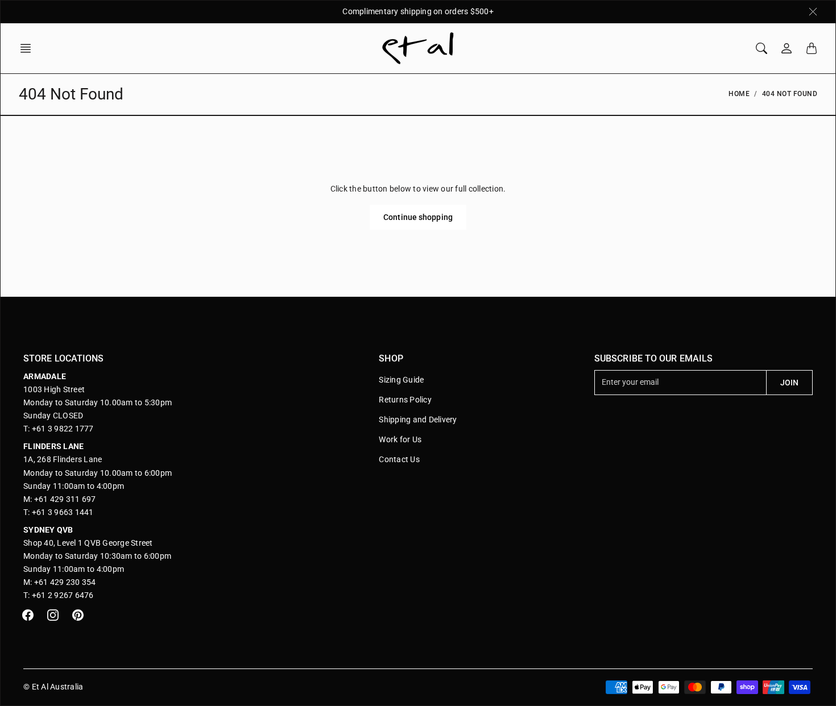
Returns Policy (405, 399)
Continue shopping (418, 217)
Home (739, 94)
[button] (29, 48)
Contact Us (399, 459)
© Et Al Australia (53, 686)
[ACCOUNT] (786, 48)
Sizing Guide (401, 379)
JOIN (789, 382)
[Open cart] (811, 48)
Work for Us (400, 439)
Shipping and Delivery (418, 419)
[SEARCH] (761, 48)
